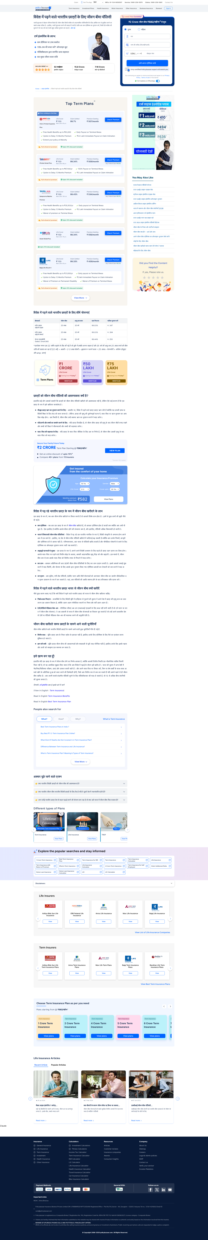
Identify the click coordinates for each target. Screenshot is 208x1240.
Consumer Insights (111, 1159)
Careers (142, 1152)
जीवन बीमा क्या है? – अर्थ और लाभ (144, 232)
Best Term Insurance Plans (158, 984)
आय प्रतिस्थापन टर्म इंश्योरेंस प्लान (144, 213)
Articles (107, 1145)
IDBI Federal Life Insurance (77, 914)
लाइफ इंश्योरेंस (45, 89)
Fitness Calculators (79, 1149)
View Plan (114, 450)
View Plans (108, 499)
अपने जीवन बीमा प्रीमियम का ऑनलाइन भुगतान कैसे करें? (151, 237)
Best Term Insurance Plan (59, 701)
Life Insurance (73, 835)
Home (37, 89)
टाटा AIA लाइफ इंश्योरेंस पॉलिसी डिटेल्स (146, 222)
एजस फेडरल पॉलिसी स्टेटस (142, 185)
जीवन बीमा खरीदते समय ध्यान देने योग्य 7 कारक (148, 246)
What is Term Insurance (67, 866)
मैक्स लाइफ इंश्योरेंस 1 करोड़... (46, 1105)
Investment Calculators (81, 1145)
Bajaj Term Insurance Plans (130, 966)
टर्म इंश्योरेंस (43, 685)
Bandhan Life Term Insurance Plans (157, 966)
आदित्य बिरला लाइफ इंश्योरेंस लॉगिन (144, 204)
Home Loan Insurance (43, 872)
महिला (143, 29)
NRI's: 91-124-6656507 (113, 2)
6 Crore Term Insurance (151, 1025)
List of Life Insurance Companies (155, 932)
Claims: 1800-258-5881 (153, 2)
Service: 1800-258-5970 (134, 2)
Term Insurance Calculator (133, 860)
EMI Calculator (74, 1159)
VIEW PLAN (68, 381)
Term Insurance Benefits (59, 696)
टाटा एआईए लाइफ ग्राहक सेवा (143, 190)
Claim (76, 2)
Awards (107, 1156)
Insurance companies (112, 1152)
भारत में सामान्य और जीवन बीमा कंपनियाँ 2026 (148, 208)
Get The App (87, 2)
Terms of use (145, 77)
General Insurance (44, 1145)
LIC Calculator (110, 872)
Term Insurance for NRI (90, 860)
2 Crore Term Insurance (113, 866)
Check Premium (113, 120)
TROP (104, 835)
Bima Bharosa (44, 1201)
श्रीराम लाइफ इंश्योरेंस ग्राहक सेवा (144, 194)
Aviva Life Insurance (104, 913)
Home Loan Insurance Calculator (66, 872)
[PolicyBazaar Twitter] (157, 1190)
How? (61, 719)
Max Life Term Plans (104, 965)
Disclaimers (40, 883)
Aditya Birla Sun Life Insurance (50, 914)
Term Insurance (57, 690)
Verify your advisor (146, 1166)
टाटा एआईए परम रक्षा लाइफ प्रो (143, 218)
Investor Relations (146, 1169)
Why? (78, 719)
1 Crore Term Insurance (44, 860)
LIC (83, 872)
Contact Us (169, 2)
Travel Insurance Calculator (79, 1172)
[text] (162, 277)
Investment (41, 1156)
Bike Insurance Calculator (79, 1179)
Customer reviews (111, 1149)
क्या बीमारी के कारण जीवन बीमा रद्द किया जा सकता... (102, 1105)
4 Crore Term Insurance (98, 1025)
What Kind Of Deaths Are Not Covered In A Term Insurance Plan (66, 740)
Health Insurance (43, 1159)
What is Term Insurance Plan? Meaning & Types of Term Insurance (67, 753)
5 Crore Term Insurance (125, 1025)
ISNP (141, 1159)
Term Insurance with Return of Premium (43, 866)
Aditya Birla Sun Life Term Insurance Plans (50, 966)
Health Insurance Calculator (80, 1169)
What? (44, 719)
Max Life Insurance (130, 913)
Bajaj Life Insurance (157, 913)
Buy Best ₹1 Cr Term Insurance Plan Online (57, 733)
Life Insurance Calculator (87, 866)
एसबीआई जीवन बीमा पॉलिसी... (142, 1105)
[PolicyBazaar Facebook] (150, 1190)
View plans (49, 1036)
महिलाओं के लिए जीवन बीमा (141, 251)
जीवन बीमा (72, 525)
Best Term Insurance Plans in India (54, 727)
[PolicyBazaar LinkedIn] (163, 1190)
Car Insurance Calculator (78, 1176)
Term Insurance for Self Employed (136, 866)
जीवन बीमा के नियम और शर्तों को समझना (146, 227)
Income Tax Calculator (77, 1152)
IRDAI (35, 1201)
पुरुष (129, 29)
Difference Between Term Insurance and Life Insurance (62, 747)
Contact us (143, 1162)
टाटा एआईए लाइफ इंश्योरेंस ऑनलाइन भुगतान (147, 199)
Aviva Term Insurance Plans (76, 966)
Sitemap (142, 1149)
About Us (142, 1145)
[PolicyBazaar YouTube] (170, 1190)
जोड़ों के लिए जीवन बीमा (140, 241)
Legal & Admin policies (148, 1156)
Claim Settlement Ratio (159, 866)
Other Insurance (43, 1162)
